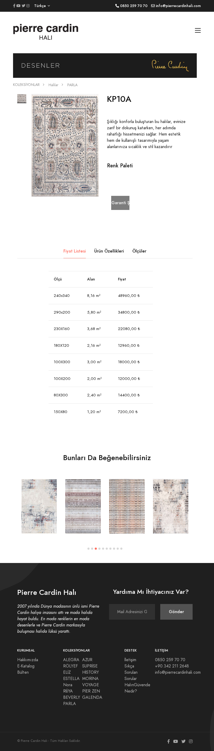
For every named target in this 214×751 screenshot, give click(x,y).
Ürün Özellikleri (109, 251)
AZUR (87, 660)
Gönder (176, 612)
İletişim (130, 660)
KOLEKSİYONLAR (26, 84)
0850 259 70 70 (170, 660)
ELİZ (67, 672)
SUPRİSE (90, 666)
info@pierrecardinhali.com (178, 672)
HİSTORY (90, 672)
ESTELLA (71, 679)
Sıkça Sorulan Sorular (131, 672)
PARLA (72, 85)
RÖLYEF (70, 666)
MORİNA (90, 679)
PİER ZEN (91, 691)
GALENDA (92, 697)
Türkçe (40, 5)
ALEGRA (71, 660)
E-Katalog (25, 666)
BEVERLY (71, 697)
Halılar (53, 85)
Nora (67, 685)
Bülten (23, 672)
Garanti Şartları (120, 203)
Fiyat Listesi (74, 251)
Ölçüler (139, 251)
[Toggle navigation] (198, 30)
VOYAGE (90, 685)
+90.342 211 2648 (172, 666)
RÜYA (68, 691)
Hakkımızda (27, 660)
